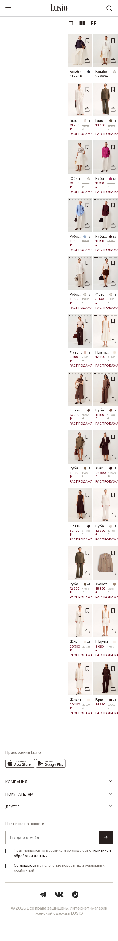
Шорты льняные (103, 642)
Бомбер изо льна (78, 71)
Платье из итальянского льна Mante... (78, 526)
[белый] (114, 71)
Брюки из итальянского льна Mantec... (101, 700)
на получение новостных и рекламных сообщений (59, 868)
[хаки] (110, 120)
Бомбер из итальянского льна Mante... (103, 71)
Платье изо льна (78, 410)
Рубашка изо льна (101, 178)
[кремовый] (114, 352)
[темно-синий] (88, 71)
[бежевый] (85, 352)
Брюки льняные (76, 120)
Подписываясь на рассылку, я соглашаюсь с (62, 853)
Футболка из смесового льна (101, 294)
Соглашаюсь (25, 865)
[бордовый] (110, 236)
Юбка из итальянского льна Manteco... (78, 178)
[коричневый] (88, 410)
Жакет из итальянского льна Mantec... (101, 468)
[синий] (84, 236)
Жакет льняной (103, 584)
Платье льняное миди (103, 352)
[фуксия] (110, 178)
